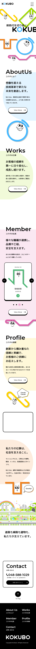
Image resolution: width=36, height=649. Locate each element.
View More (18, 110)
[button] (31, 280)
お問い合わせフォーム (18, 582)
